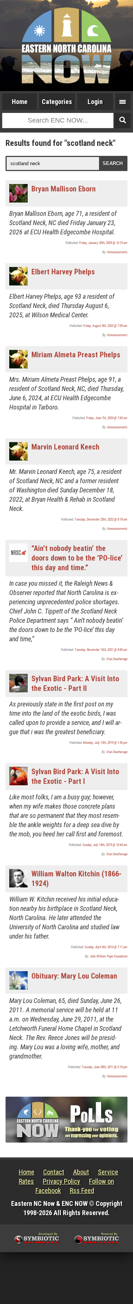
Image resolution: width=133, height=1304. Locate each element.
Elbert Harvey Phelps (63, 271)
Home (19, 102)
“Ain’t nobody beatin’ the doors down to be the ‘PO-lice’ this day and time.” (77, 558)
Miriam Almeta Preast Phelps (75, 354)
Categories (57, 102)
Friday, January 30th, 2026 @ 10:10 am (103, 243)
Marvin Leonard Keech (65, 446)
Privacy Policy (61, 1181)
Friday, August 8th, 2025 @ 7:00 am (105, 326)
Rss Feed (82, 1190)
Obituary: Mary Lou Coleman (74, 976)
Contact (53, 1172)
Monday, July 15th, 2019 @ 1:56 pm (105, 743)
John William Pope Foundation (108, 956)
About (81, 1172)
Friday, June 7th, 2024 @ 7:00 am (106, 418)
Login (95, 102)
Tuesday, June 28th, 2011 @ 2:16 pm (104, 1067)
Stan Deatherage (116, 659)
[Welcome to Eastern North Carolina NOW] (66, 45)
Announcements (117, 252)
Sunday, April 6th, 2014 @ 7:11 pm (106, 947)
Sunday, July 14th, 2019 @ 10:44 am (104, 845)
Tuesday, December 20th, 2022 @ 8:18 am (101, 519)
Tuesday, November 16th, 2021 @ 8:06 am (101, 650)
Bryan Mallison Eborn (63, 188)
